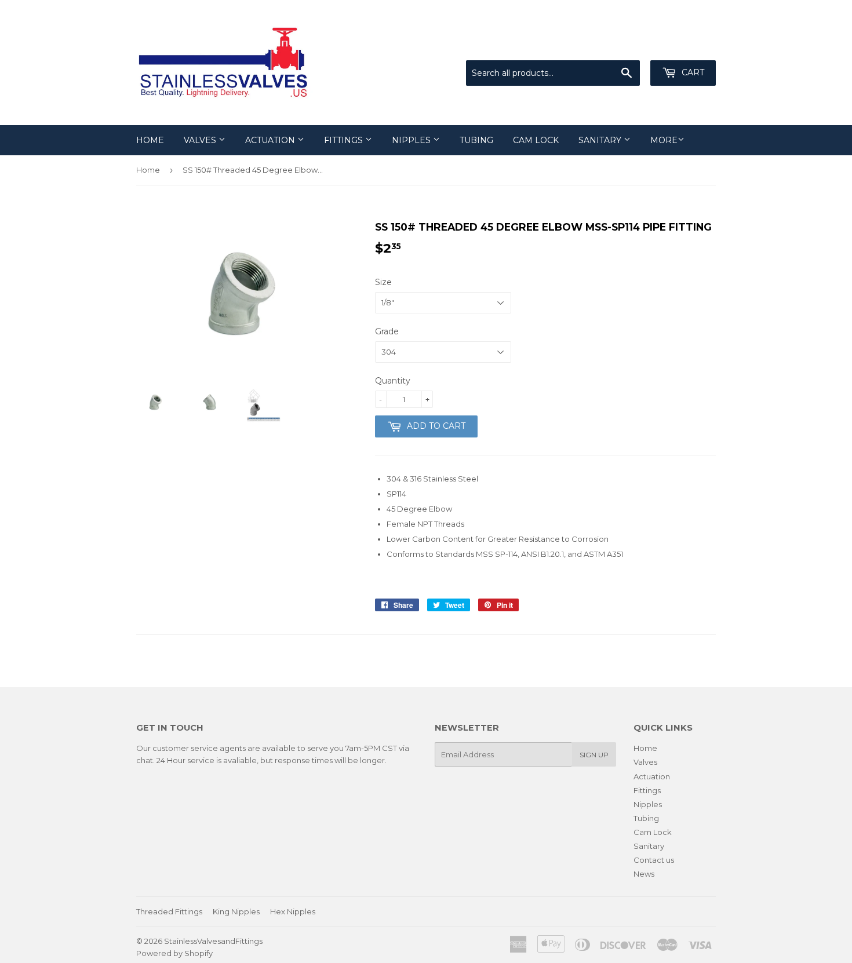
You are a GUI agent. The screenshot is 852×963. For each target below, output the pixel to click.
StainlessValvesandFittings (213, 941)
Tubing (476, 140)
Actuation (271, 140)
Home (150, 140)
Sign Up (594, 754)
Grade (387, 331)
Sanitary (601, 140)
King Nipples (236, 911)
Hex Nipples (292, 911)
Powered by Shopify (174, 953)
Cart (691, 72)
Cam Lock (536, 140)
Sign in (620, 46)
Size (383, 282)
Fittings (344, 140)
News (643, 873)
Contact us (653, 859)
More (664, 140)
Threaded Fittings (169, 911)
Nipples (412, 140)
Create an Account (682, 46)
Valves (201, 140)
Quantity (392, 380)
